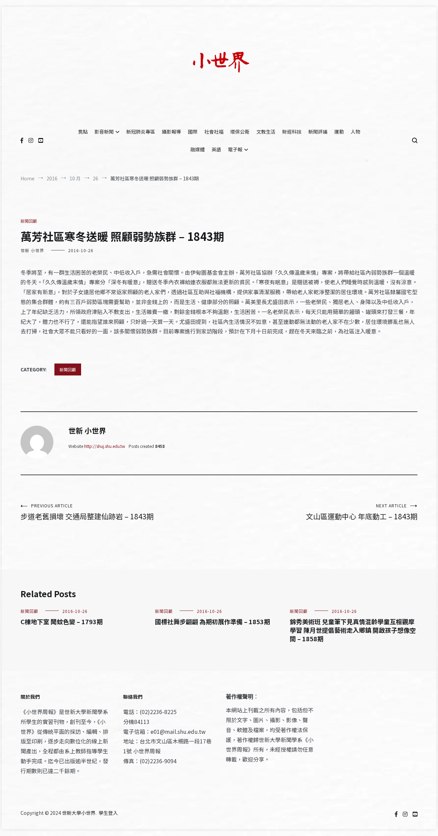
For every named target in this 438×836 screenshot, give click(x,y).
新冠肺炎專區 (140, 131)
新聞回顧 (29, 221)
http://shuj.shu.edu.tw (104, 446)
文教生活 (265, 131)
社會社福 (213, 131)
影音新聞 (104, 131)
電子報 (235, 149)
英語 (216, 149)
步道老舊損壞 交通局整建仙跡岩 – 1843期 (87, 512)
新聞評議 (317, 131)
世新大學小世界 (78, 812)
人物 (355, 131)
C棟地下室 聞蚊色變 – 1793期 (62, 621)
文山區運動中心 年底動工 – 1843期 (361, 512)
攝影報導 (171, 131)
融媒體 (197, 149)
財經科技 (291, 131)
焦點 (83, 131)
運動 (339, 131)
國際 (192, 131)
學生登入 (108, 812)
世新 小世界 (32, 250)
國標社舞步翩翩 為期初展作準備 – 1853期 (212, 621)
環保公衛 (239, 131)
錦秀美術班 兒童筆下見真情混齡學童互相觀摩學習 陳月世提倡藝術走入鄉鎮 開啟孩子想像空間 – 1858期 (353, 630)
